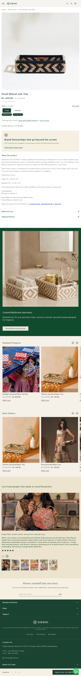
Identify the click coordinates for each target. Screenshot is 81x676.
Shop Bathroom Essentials (15, 328)
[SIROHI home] (12, 3)
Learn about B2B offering (27, 120)
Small (7, 110)
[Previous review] (3, 556)
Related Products (12, 343)
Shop (5, 608)
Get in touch (44, 120)
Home (4, 9)
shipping (58, 204)
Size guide (75, 106)
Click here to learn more (13, 147)
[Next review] (7, 556)
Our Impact (52, 634)
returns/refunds (47, 204)
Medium (18, 110)
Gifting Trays (12, 9)
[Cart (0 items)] (75, 4)
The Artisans (40, 634)
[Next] (76, 342)
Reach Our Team (9, 665)
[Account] (71, 4)
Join (60, 594)
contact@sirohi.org (11, 658)
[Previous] (72, 342)
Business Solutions (10, 602)
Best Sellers (9, 413)
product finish (35, 204)
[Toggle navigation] (3, 3)
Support (6, 614)
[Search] (67, 4)
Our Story (30, 634)
